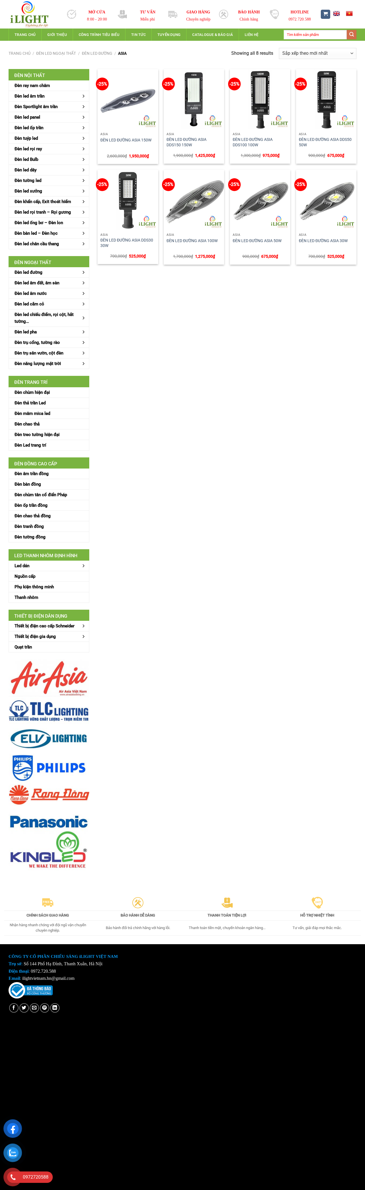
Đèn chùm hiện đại (32, 392)
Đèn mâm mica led (32, 413)
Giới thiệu (57, 35)
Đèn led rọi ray (28, 148)
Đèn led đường (97, 53)
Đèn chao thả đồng (33, 515)
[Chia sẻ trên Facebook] (14, 1008)
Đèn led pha (26, 332)
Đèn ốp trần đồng (31, 505)
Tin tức (138, 35)
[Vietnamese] (349, 13)
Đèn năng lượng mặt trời (38, 363)
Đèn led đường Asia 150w (125, 140)
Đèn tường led (28, 180)
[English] (336, 13)
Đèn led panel (27, 117)
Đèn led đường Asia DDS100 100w (253, 142)
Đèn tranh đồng (29, 526)
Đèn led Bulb (26, 159)
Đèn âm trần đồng (32, 473)
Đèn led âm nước (31, 293)
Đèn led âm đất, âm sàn (37, 282)
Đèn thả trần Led (30, 403)
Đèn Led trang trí (30, 445)
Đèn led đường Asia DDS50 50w (325, 142)
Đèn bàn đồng (28, 484)
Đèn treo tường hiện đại (37, 434)
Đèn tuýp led (26, 138)
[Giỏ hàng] (325, 14)
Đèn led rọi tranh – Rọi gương (43, 212)
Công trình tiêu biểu (99, 35)
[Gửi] (351, 35)
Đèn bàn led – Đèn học (36, 233)
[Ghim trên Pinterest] (44, 1008)
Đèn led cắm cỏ (29, 304)
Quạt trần (23, 647)
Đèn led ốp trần (29, 127)
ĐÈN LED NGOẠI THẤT (56, 53)
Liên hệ (251, 35)
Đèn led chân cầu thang (37, 243)
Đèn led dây (25, 170)
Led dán (22, 565)
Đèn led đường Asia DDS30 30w (126, 243)
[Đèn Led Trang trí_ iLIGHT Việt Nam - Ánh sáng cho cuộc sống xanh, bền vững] (33, 14)
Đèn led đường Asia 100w (192, 240)
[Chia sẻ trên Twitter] (24, 1008)
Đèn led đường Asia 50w (257, 240)
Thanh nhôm (26, 597)
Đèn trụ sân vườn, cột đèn (39, 353)
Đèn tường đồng (30, 537)
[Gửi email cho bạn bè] (34, 1008)
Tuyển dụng (169, 35)
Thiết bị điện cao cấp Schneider (44, 626)
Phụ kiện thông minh (34, 586)
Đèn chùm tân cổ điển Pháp (41, 494)
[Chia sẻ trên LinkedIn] (55, 1008)
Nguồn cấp (25, 576)
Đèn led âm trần (29, 96)
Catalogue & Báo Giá (212, 35)
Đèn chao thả (27, 424)
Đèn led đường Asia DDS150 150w (186, 142)
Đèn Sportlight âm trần (36, 106)
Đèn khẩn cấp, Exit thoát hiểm (43, 201)
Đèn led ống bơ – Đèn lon (39, 222)
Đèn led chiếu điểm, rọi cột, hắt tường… (44, 318)
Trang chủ (25, 35)
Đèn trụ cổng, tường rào (37, 342)
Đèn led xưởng (28, 191)
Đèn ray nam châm (32, 85)
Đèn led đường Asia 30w (323, 240)
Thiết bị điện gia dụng (35, 636)
